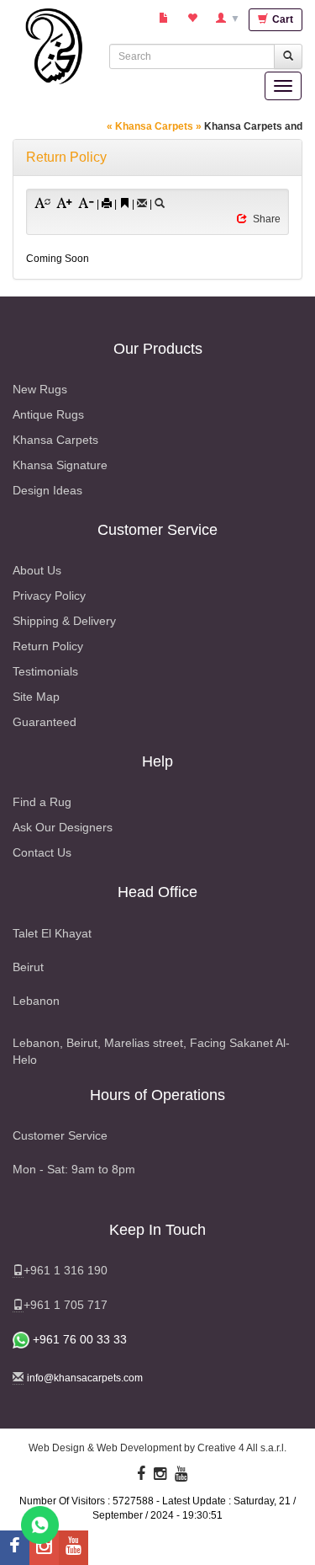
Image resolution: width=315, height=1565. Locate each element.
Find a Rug (42, 802)
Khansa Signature (60, 465)
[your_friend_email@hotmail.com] (142, 204)
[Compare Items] (164, 18)
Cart (281, 19)
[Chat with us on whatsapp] (40, 1524)
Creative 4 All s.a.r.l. (241, 1448)
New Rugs (40, 389)
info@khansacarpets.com (85, 1378)
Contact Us (42, 852)
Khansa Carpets (55, 439)
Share (267, 219)
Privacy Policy (49, 595)
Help (157, 761)
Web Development (139, 1448)
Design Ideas (47, 490)
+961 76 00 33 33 (78, 1339)
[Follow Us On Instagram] (160, 1474)
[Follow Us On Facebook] (141, 1474)
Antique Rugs (48, 414)
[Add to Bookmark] (124, 203)
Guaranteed (44, 722)
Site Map (36, 696)
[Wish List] (193, 18)
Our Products (157, 348)
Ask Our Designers (63, 827)
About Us (37, 570)
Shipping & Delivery (64, 621)
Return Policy (48, 646)
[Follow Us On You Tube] (181, 1474)
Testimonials (45, 671)
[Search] (160, 204)
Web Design (57, 1448)
